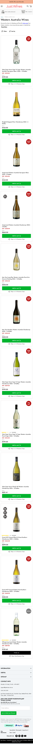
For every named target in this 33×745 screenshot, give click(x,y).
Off (28, 40)
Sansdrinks (12, 730)
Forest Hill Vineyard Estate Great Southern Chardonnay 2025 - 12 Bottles (14, 590)
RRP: (6, 73)
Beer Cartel (12, 732)
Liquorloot (25, 730)
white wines (25, 23)
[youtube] (25, 736)
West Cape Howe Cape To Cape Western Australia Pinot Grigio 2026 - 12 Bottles (16, 435)
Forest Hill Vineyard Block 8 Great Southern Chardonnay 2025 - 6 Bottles (14, 538)
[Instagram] (19, 736)
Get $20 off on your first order (16, 1)
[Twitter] (22, 736)
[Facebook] (16, 736)
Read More (4, 27)
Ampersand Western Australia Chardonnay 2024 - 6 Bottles (16, 226)
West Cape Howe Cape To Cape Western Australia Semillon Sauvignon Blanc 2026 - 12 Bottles (16, 70)
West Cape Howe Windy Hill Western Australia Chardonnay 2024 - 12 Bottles (15, 487)
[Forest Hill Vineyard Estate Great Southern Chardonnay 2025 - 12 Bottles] (16, 572)
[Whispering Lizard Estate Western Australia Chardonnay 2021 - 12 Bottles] (16, 624)
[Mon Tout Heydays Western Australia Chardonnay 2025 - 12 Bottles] (16, 312)
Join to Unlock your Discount (8, 713)
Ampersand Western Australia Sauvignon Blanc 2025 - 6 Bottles (15, 173)
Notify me (16, 653)
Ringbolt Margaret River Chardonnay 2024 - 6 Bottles (15, 123)
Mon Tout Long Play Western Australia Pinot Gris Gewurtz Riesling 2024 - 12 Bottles (16, 278)
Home (2, 17)
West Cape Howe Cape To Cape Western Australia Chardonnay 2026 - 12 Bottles (16, 383)
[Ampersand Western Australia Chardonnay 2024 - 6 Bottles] (16, 207)
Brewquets (18, 730)
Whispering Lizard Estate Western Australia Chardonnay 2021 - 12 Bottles (14, 643)
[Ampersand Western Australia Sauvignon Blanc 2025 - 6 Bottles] (16, 155)
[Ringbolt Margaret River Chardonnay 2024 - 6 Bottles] (16, 104)
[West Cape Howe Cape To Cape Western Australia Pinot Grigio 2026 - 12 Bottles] (16, 416)
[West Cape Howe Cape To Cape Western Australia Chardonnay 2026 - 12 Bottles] (16, 364)
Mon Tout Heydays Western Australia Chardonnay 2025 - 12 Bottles (16, 330)
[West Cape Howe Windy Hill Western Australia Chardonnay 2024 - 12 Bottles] (16, 469)
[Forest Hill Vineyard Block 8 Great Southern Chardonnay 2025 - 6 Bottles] (16, 520)
